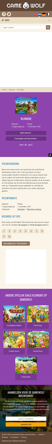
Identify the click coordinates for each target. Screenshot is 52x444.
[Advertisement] (26, 59)
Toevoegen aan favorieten (25, 138)
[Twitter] (9, 14)
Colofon (41, 434)
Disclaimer (15, 437)
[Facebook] (4, 14)
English (34, 14)
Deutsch (44, 14)
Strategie (21, 209)
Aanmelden (26, 424)
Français (48, 14)
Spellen (12, 90)
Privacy (24, 437)
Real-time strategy (34, 209)
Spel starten (25, 133)
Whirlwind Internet (19, 441)
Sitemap (5, 437)
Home (4, 90)
